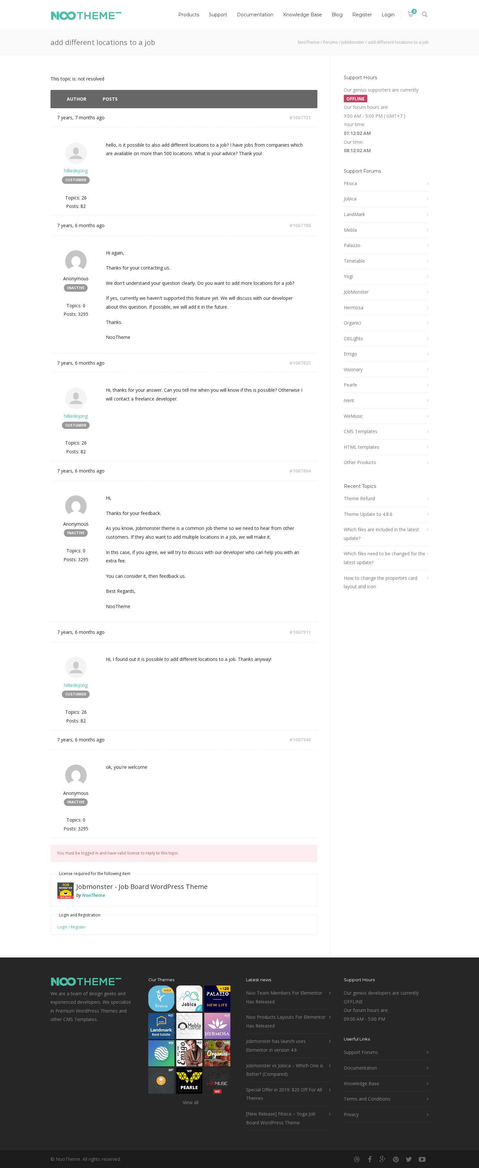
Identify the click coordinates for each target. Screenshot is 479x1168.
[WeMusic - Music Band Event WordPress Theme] (217, 1082)
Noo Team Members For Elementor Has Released (284, 997)
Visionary (353, 369)
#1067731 (300, 117)
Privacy (351, 1114)
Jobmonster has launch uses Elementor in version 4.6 (276, 1045)
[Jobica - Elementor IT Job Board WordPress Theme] (189, 1000)
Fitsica (350, 183)
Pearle (350, 385)
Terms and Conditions (367, 1099)
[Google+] (382, 1159)
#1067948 (300, 740)
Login (388, 15)
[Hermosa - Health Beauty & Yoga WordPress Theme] (217, 1027)
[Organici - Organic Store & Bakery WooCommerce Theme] (217, 1054)
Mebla (350, 230)
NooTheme (309, 42)
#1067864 (300, 471)
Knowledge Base (302, 15)
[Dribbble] (356, 1159)
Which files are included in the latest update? (381, 533)
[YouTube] (421, 1159)
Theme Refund (359, 498)
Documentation (255, 15)
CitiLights (353, 338)
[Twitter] (408, 1159)
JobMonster (352, 42)
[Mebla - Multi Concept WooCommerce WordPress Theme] (189, 1027)
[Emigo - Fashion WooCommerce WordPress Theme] (189, 1054)
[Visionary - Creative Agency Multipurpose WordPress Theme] (161, 1054)
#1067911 (300, 632)
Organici (352, 323)
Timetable (354, 261)
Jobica (350, 199)
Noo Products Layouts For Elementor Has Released (286, 1021)
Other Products (360, 462)
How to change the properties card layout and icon (380, 582)
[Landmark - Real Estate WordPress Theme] (161, 1027)
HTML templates (361, 447)
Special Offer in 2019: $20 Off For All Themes (284, 1094)
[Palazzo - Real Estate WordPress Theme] (217, 1000)
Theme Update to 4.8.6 (368, 514)
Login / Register (71, 927)
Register (362, 15)
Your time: (354, 124)
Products (188, 15)
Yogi (348, 276)
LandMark (354, 214)
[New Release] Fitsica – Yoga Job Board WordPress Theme (280, 1118)
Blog (337, 15)
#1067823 (300, 363)
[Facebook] (369, 1159)
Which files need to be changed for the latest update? (384, 557)
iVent (349, 400)
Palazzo (352, 245)
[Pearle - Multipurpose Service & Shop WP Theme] (189, 1082)
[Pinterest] (395, 1159)
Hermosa (353, 307)
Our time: (353, 142)
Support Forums (361, 1052)
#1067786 (300, 225)
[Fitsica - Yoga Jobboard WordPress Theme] (161, 1000)
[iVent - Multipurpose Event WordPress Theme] (161, 1082)
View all (190, 1102)
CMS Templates (360, 431)
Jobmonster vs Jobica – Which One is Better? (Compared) (284, 1069)
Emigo (350, 354)
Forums (330, 42)
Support (218, 15)
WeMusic (353, 416)
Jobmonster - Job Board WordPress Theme (142, 886)
